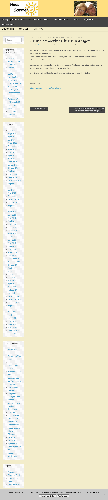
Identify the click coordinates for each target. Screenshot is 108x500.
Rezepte (86, 38)
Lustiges (11, 412)
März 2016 (12, 327)
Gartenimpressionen (38, 19)
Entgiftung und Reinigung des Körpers (67, 38)
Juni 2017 (12, 277)
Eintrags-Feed (14, 475)
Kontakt (76, 19)
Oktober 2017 (13, 265)
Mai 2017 (12, 281)
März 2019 (12, 224)
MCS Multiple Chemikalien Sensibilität (13, 418)
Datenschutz (8, 29)
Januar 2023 (13, 146)
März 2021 (12, 174)
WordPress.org (14, 484)
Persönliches (13, 425)
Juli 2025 (12, 130)
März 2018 (12, 249)
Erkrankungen (14, 403)
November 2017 (14, 262)
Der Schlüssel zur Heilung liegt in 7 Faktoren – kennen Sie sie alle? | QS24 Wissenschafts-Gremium (14, 86)
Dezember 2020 (14, 180)
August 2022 (13, 149)
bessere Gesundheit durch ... (41, 38)
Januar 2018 (13, 255)
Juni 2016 (12, 318)
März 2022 (12, 159)
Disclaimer (23, 29)
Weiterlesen (63, 496)
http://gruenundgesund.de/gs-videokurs (46, 88)
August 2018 (13, 234)
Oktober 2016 (13, 302)
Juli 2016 (12, 315)
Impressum (89, 19)
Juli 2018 (12, 237)
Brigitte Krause (37, 45)
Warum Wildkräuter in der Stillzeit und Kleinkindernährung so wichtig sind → (89, 110)
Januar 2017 (13, 293)
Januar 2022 (13, 165)
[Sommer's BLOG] (54, 8)
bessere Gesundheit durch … (13, 365)
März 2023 (12, 143)
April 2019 (12, 221)
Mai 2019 (12, 218)
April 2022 (12, 155)
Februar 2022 (13, 162)
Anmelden (12, 472)
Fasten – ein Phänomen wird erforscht (14, 61)
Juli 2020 (12, 190)
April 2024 (12, 137)
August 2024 (13, 134)
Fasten (11, 406)
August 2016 (13, 312)
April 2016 (12, 324)
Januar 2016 (13, 334)
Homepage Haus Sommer (13, 19)
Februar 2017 (13, 290)
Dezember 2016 (14, 296)
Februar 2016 (13, 331)
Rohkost (11, 440)
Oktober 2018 (13, 230)
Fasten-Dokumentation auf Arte (14, 71)
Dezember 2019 (14, 199)
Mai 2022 (12, 152)
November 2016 (14, 299)
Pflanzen (11, 434)
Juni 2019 (12, 215)
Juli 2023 (12, 140)
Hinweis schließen (47, 496)
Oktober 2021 (13, 168)
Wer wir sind (8, 24)
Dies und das (13, 378)
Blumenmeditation (60, 19)
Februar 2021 (13, 177)
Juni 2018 (12, 240)
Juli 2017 (12, 274)
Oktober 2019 (13, 202)
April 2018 (12, 246)
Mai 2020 (12, 193)
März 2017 (12, 287)
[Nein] (104, 494)
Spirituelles (12, 443)
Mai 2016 (12, 321)
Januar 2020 (13, 196)
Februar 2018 (13, 252)
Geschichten (13, 409)
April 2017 (12, 284)
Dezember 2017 (14, 259)
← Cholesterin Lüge (38, 109)
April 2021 (12, 171)
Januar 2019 (13, 227)
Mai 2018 (12, 243)
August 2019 (13, 212)
